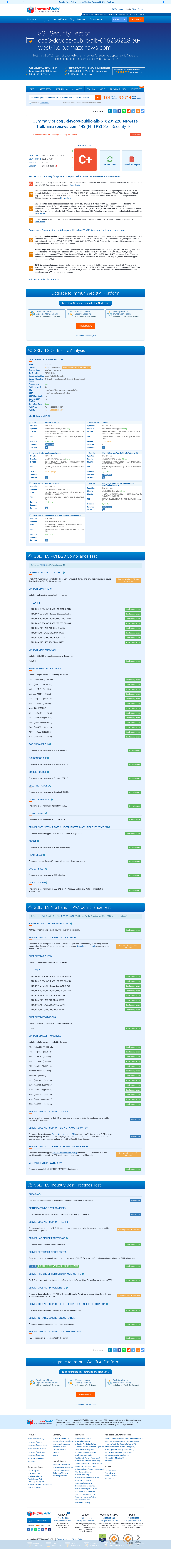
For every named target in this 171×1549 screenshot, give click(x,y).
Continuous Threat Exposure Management (89, 1469)
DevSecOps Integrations (36, 1458)
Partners (108, 1466)
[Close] (147, 2)
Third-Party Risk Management (85, 1494)
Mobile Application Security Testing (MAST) (119, 1449)
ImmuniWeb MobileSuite (36, 1452)
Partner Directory (110, 1473)
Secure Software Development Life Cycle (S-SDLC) (122, 1441)
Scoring (91, 89)
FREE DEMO (85, 325)
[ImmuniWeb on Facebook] (42, 1529)
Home (31, 89)
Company (57, 1435)
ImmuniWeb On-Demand (37, 1449)
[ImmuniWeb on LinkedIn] (28, 1529)
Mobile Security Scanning (83, 1483)
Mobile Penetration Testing (84, 1480)
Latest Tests (45, 89)
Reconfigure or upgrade (86, 946)
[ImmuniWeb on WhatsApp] (35, 1529)
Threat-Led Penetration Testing (85, 1497)
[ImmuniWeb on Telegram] (39, 1529)
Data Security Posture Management (87, 1477)
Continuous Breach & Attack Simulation (88, 1463)
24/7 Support (117, 9)
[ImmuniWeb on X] (32, 1529)
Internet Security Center (91, 14)
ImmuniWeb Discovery (36, 1439)
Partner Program (110, 1470)
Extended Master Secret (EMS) (64, 1153)
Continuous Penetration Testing (85, 1466)
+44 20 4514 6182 (85, 1518)
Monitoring (62, 89)
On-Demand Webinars (60, 1473)
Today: (135, 14)
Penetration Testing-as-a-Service (86, 1489)
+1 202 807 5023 (109, 1518)
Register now (113, 2)
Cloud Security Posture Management (87, 1458)
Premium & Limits (118, 89)
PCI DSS (43, 565)
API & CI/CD (77, 89)
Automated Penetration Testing (85, 1452)
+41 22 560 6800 (62, 1518)
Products (32, 1435)
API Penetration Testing (83, 1438)
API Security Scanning (82, 1441)
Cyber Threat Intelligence (83, 1472)
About (102, 89)
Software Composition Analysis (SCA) (118, 1455)
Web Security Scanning (82, 1503)
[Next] (163, 2)
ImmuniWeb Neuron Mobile (37, 1446)
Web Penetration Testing (83, 1500)
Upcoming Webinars (60, 1476)
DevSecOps (108, 1461)
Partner (141, 9)
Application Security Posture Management (89, 1447)
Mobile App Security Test (36, 1482)
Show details (74, 185)
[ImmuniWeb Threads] (49, 1529)
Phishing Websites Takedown (85, 1491)
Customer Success (59, 1449)
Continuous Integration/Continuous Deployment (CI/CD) (124, 1438)
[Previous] (8, 2)
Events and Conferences (61, 1470)
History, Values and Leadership (63, 1441)
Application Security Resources (118, 1435)
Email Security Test (34, 1473)
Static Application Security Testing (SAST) (119, 1452)
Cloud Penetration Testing (83, 1455)
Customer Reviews (59, 1447)
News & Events (59, 1461)
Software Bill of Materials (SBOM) (116, 1458)
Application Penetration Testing (85, 1444)
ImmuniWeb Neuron (35, 1442)
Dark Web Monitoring (82, 1475)
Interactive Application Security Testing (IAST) (120, 1444)
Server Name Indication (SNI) (64, 1134)
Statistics (137, 88)
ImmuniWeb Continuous (36, 1456)
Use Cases (79, 1435)
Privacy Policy (77, 1539)
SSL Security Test (33, 1471)
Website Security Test (35, 1476)
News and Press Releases (61, 1465)
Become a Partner (111, 1476)
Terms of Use (62, 1539)
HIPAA (42, 916)
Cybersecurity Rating (35, 1487)
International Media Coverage (63, 1467)
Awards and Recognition (61, 1444)
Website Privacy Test (35, 1479)
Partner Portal (109, 1478)
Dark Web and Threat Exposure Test (40, 1485)
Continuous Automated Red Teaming (87, 1461)
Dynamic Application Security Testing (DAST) (120, 1447)
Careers (55, 1455)
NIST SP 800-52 (67, 916)
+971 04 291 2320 (132, 1518)
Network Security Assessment (85, 1486)
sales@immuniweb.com (62, 1521)
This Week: (121, 14)
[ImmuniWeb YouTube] (46, 1529)
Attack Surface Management (84, 1449)
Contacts (56, 1452)
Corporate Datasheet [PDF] (85, 336)
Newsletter (41, 1520)
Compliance (32, 1461)
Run (97, 97)
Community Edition (36, 1467)
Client (134, 9)
